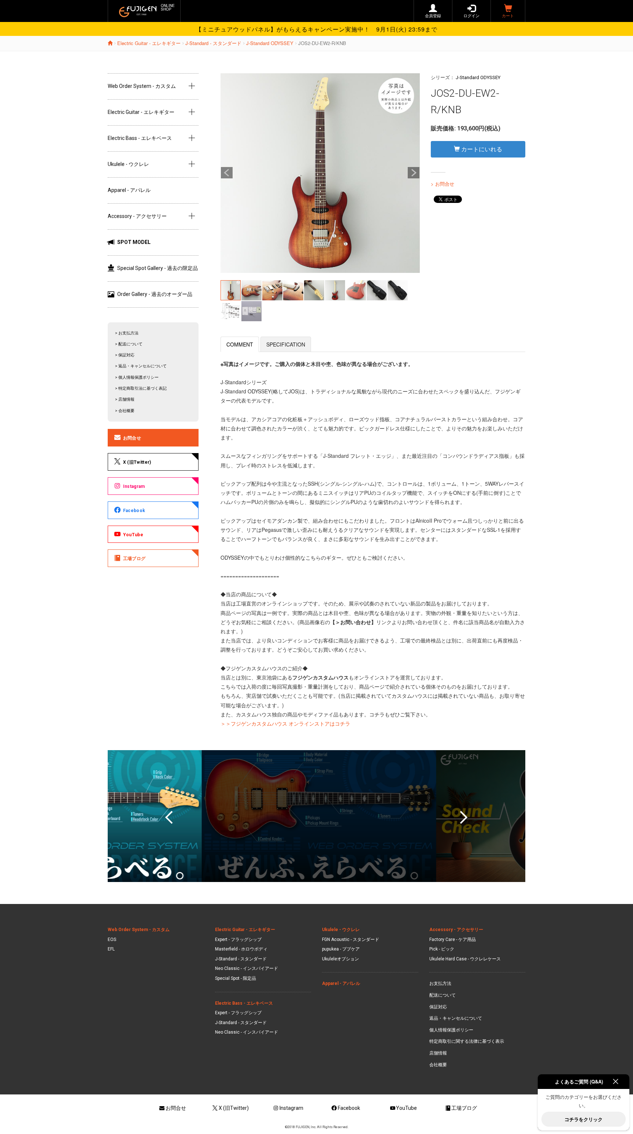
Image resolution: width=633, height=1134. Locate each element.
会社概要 (438, 1064)
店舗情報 (438, 1053)
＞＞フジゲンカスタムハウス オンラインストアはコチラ (285, 723)
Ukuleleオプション (340, 958)
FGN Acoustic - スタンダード (350, 939)
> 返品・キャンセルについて (141, 366)
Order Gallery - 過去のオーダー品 (154, 294)
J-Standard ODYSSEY (269, 43)
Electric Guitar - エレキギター (149, 43)
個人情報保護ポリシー (451, 1030)
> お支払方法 (126, 333)
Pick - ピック (441, 949)
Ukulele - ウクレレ (128, 164)
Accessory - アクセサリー (137, 216)
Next (413, 173)
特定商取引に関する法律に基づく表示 (466, 1041)
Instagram (134, 486)
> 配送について (128, 344)
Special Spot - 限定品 (235, 978)
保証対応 (438, 1006)
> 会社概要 (124, 410)
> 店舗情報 (124, 399)
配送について (442, 995)
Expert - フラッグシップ (238, 939)
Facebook (134, 510)
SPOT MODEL (134, 242)
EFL (111, 949)
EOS (112, 939)
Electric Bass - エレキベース (140, 138)
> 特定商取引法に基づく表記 (141, 388)
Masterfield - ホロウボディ (241, 949)
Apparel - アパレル (129, 190)
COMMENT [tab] (239, 344)
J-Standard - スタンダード (213, 43)
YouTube (133, 534)
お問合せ (132, 438)
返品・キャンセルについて (455, 1018)
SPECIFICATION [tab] (285, 344)
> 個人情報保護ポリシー (137, 377)
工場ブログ (134, 558)
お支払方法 (440, 983)
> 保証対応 (124, 355)
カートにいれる (481, 149)
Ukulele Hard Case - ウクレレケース (465, 958)
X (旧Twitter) (137, 462)
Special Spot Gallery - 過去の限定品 (157, 268)
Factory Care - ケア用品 (452, 939)
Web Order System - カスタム (142, 86)
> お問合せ (442, 183)
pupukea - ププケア (341, 949)
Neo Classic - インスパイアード (246, 968)
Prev (227, 173)
